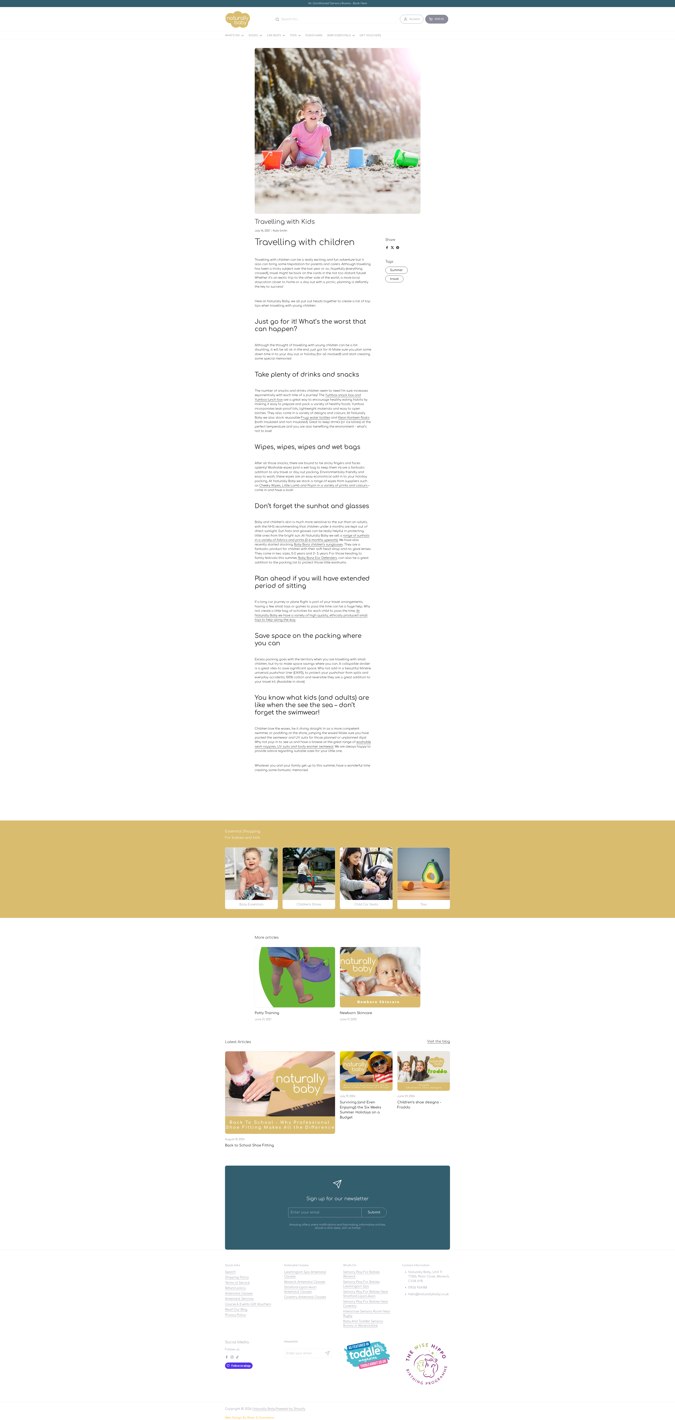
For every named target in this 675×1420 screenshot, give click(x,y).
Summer (396, 270)
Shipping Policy (237, 1277)
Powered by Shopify (290, 1409)
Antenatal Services (239, 1298)
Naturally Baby (263, 1409)
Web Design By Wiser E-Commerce (249, 1417)
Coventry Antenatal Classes (305, 1297)
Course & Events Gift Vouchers (248, 1304)
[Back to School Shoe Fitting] (280, 1092)
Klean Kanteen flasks (353, 417)
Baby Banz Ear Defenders (317, 558)
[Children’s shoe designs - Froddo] (423, 1071)
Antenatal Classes (239, 1293)
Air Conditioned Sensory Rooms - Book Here (337, 3)
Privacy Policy (235, 1315)
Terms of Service (237, 1282)
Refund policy (235, 1288)
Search (230, 1272)
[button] (436, 19)
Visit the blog (438, 1041)
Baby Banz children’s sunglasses (318, 544)
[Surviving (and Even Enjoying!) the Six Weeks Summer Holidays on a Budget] (366, 1071)
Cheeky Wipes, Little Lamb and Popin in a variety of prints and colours (313, 485)
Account (414, 19)
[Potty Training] (295, 977)
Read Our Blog (236, 1309)
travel (394, 278)
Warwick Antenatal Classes (304, 1282)
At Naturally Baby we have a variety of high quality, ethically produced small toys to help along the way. (311, 615)
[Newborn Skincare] (380, 977)
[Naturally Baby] (237, 19)
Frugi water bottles (315, 417)
